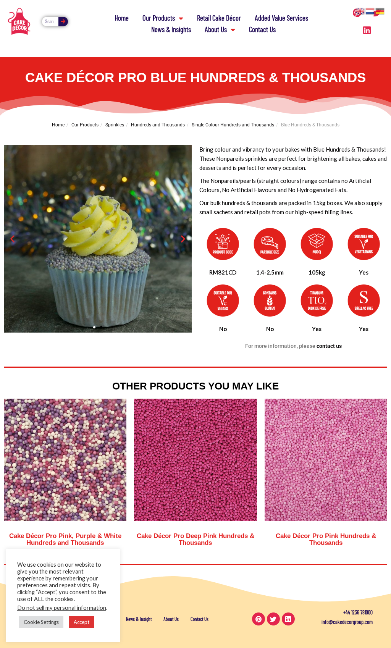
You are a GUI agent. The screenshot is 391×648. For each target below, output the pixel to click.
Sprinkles (114, 125)
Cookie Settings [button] (41, 622)
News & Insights (171, 29)
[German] (380, 10)
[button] (12, 239)
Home (122, 17)
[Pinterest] (258, 618)
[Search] (63, 21)
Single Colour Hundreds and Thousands (233, 125)
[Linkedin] (367, 30)
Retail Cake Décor (219, 17)
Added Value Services (281, 17)
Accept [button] (81, 622)
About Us (216, 29)
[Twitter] (273, 618)
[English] (360, 10)
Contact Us (262, 29)
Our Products (158, 17)
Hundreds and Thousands (158, 125)
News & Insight (139, 619)
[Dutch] (370, 10)
